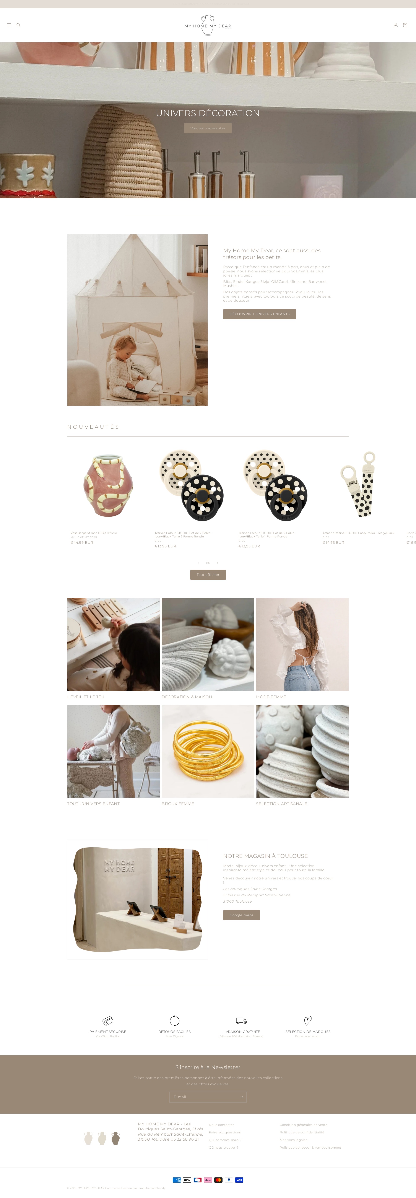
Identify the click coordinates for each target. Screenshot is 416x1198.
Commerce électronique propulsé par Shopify (135, 1188)
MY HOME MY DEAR (91, 1188)
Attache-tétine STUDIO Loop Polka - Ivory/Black (359, 533)
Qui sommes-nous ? (225, 1140)
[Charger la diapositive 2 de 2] (211, 186)
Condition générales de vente (303, 1125)
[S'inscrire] (242, 1097)
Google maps (242, 915)
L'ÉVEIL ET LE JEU (85, 697)
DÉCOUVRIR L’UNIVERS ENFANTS (260, 314)
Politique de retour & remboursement (310, 1147)
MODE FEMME (271, 697)
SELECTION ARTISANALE (281, 803)
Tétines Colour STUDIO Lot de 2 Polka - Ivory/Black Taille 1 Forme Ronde (268, 534)
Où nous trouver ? (223, 1147)
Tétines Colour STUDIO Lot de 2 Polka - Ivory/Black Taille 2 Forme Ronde (184, 534)
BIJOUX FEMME (178, 803)
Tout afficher (208, 575)
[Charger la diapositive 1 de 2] (205, 186)
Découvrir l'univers (208, 128)
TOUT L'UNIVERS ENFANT (93, 803)
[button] (9, 25)
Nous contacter (221, 1125)
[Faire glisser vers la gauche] (198, 563)
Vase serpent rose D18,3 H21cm (94, 533)
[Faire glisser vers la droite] (217, 563)
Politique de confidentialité (302, 1132)
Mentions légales (293, 1140)
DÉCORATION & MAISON (187, 697)
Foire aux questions (225, 1132)
